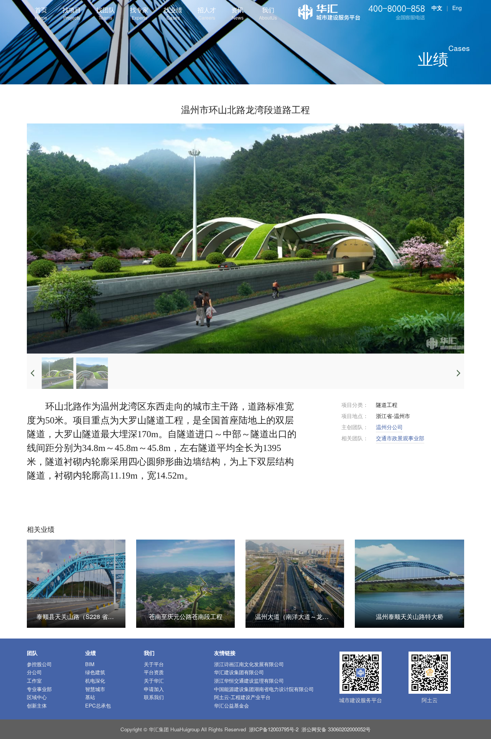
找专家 (139, 13)
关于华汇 (154, 680)
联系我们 (154, 697)
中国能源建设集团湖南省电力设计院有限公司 (264, 689)
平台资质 (154, 672)
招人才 (207, 13)
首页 (41, 13)
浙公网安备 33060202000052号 (336, 729)
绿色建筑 (95, 672)
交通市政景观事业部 (400, 438)
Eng (457, 8)
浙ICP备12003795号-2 (273, 729)
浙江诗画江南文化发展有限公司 (249, 664)
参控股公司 (39, 664)
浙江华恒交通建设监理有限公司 (249, 680)
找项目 (72, 13)
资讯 (237, 13)
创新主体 (37, 705)
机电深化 (95, 680)
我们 (268, 13)
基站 (90, 697)
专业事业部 (39, 689)
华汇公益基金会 (231, 705)
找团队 (105, 13)
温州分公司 (389, 427)
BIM (89, 664)
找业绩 (173, 13)
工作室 (34, 680)
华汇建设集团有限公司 (239, 672)
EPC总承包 (98, 705)
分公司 (34, 672)
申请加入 (154, 689)
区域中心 (37, 697)
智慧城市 (95, 689)
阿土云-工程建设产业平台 (242, 697)
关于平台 (154, 664)
